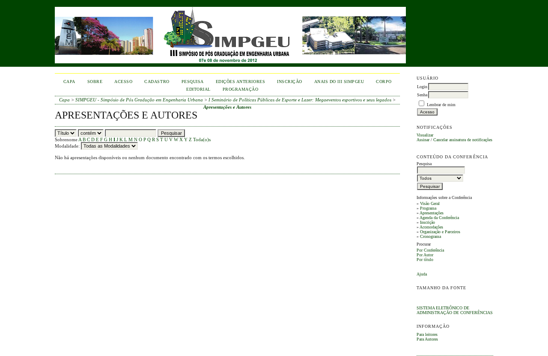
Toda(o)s (202, 139)
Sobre (95, 81)
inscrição (289, 81)
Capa (69, 81)
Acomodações (431, 227)
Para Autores (427, 339)
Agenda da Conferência (439, 217)
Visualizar (425, 135)
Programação (241, 89)
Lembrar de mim (441, 104)
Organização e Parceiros (440, 231)
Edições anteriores (240, 81)
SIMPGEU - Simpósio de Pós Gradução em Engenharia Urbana (139, 99)
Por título (425, 259)
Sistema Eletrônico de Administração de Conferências (455, 310)
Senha (422, 94)
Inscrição (427, 222)
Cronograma (430, 236)
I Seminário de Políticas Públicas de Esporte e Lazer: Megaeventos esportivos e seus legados (299, 99)
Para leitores (427, 334)
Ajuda (422, 274)
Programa (428, 208)
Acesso (123, 81)
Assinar (423, 139)
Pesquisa (193, 81)
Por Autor (425, 254)
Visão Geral (430, 203)
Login (422, 86)
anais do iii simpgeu (339, 81)
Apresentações (432, 213)
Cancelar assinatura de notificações (462, 139)
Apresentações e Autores (227, 107)
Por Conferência (430, 250)
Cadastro (156, 81)
